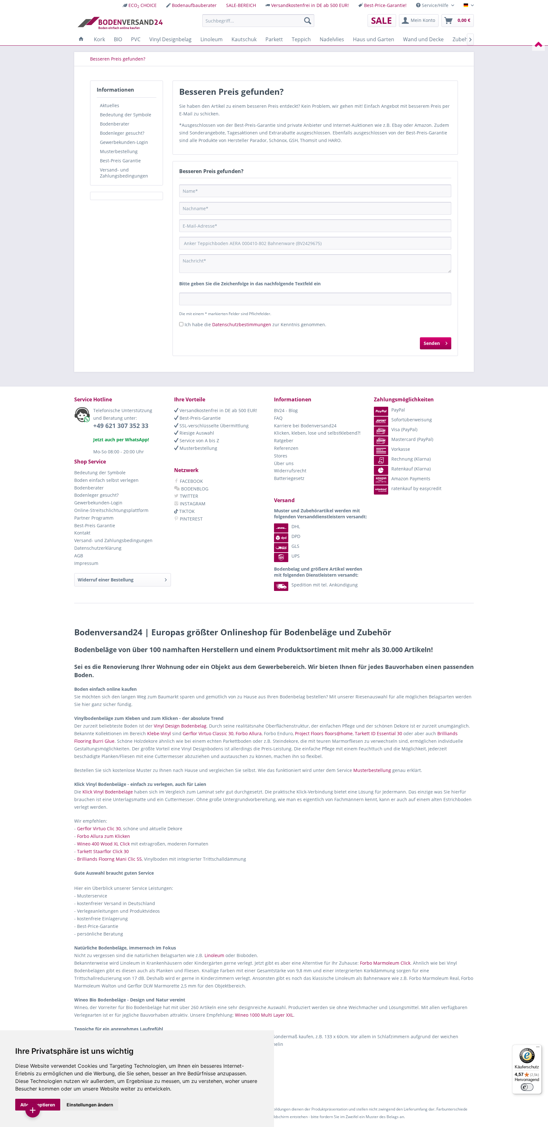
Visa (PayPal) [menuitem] (404, 429)
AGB (78, 556)
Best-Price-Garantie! (385, 5)
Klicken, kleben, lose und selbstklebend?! (317, 433)
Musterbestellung (119, 151)
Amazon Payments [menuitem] (410, 479)
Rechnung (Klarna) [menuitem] (411, 459)
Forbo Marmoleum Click (385, 963)
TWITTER (188, 496)
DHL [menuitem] (295, 526)
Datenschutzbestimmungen (241, 324)
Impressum (86, 563)
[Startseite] (81, 39)
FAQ (278, 418)
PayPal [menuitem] (398, 410)
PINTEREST (191, 519)
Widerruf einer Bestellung (106, 580)
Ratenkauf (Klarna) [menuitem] (411, 469)
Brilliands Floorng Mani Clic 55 (109, 859)
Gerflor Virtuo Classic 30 (208, 733)
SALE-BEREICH (241, 5)
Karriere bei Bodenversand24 (305, 426)
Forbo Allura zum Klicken (103, 836)
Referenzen (286, 448)
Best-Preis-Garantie (199, 418)
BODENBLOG (194, 489)
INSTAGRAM (192, 504)
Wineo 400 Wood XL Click (103, 844)
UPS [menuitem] (295, 556)
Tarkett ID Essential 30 (378, 733)
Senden (432, 343)
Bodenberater (114, 124)
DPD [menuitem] (295, 536)
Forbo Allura (249, 733)
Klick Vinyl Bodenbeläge (107, 792)
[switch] (527, 1087)
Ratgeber (283, 440)
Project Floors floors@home (324, 733)
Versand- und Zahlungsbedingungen (124, 173)
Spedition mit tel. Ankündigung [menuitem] (324, 585)
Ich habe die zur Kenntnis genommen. (255, 324)
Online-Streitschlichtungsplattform (111, 510)
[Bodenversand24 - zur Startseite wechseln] (120, 22)
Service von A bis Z (198, 440)
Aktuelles (109, 105)
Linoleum (214, 955)
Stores (280, 456)
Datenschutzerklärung (97, 548)
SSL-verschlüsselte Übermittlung (213, 426)
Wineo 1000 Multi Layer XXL (264, 1015)
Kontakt (82, 533)
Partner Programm (94, 518)
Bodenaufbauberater (194, 5)
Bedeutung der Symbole (125, 115)
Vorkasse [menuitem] (400, 449)
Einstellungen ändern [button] (90, 1104)
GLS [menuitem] (295, 546)
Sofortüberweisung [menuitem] (411, 420)
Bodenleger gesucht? (122, 133)
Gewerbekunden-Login (124, 142)
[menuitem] (139, 5)
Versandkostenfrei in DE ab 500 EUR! (310, 5)
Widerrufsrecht (290, 471)
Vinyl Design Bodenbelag (180, 726)
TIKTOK (186, 511)
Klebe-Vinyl (159, 733)
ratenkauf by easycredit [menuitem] (416, 488)
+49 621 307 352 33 (120, 426)
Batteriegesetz (289, 478)
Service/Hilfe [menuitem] (435, 5)
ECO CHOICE (142, 5)
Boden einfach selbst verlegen (106, 480)
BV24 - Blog (286, 410)
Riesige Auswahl (196, 433)
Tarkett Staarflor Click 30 (103, 851)
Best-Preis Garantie (120, 161)
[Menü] (538, 1048)
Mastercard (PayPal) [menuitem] (412, 439)
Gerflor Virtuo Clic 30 (99, 829)
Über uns (284, 463)
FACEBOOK (191, 481)
